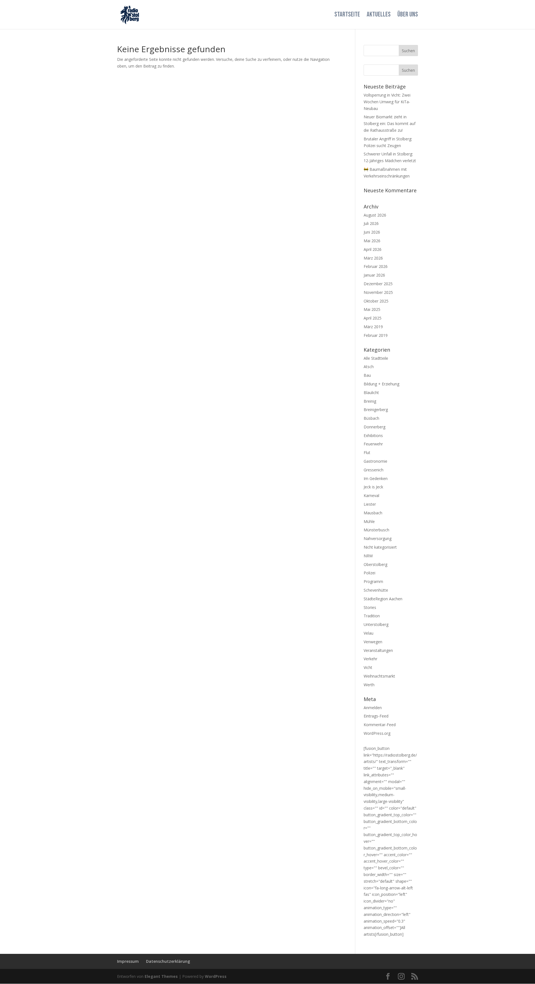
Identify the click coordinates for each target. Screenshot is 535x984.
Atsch (369, 366)
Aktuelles (379, 15)
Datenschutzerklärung (168, 961)
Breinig (370, 401)
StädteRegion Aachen (383, 598)
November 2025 (378, 292)
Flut (367, 452)
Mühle (369, 521)
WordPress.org (377, 733)
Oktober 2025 (376, 301)
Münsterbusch (376, 529)
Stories (370, 607)
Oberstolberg (375, 564)
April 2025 (372, 318)
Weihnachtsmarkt (379, 676)
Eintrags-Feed (376, 716)
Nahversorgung (377, 538)
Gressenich (373, 469)
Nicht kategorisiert (380, 547)
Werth (369, 684)
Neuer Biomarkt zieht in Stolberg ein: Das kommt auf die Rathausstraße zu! (389, 123)
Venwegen (373, 641)
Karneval (371, 495)
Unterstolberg (376, 624)
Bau (367, 375)
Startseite (347, 15)
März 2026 (373, 258)
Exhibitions (373, 435)
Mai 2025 (372, 309)
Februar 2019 (376, 335)
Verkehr (370, 658)
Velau (368, 633)
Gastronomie (375, 461)
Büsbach (371, 418)
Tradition (372, 615)
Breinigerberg (376, 409)
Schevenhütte (376, 590)
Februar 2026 (376, 266)
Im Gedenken (376, 478)
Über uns (407, 15)
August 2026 (375, 215)
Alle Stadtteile (376, 358)
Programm (373, 581)
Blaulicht (371, 392)
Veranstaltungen (378, 650)
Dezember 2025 (378, 283)
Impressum (128, 961)
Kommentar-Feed (380, 724)
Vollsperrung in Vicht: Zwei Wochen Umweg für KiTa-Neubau (387, 101)
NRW (368, 555)
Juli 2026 (371, 223)
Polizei (369, 572)
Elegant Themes (161, 976)
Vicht (368, 667)
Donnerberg (374, 426)
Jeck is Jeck (373, 486)
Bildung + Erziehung (381, 384)
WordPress (216, 976)
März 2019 (373, 326)
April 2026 (372, 249)
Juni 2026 (372, 232)
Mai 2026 (372, 240)
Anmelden (373, 707)
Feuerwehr (373, 444)
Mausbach (373, 512)
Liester (370, 504)
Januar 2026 (374, 275)
